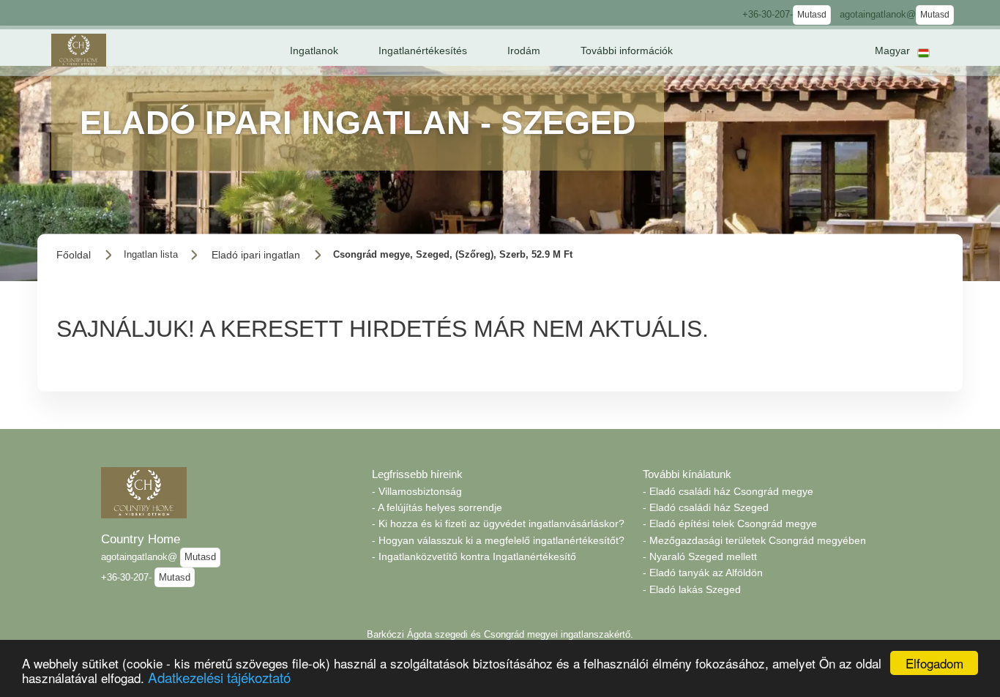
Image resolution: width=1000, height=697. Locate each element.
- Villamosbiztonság (417, 491)
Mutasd (812, 14)
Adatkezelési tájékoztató (219, 677)
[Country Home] (78, 50)
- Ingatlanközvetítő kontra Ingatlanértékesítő (474, 556)
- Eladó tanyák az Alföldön (703, 572)
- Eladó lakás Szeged (692, 589)
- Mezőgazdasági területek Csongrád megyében (754, 540)
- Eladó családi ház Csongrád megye (728, 491)
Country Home (140, 539)
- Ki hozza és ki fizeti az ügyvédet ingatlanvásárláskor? (498, 523)
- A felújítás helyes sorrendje (437, 507)
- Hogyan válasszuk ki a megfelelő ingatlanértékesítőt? (498, 540)
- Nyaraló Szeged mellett (700, 556)
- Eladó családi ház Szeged (706, 507)
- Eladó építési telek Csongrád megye (730, 523)
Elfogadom (934, 663)
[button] (314, 50)
